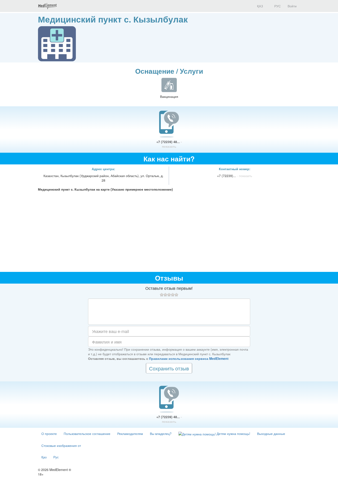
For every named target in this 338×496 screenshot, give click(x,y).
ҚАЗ (259, 6)
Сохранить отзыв (169, 368)
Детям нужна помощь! (233, 433)
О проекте (49, 433)
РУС (277, 6)
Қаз (43, 457)
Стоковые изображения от (61, 445)
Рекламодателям (130, 433)
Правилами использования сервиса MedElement (189, 358)
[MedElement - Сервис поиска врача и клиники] (47, 6)
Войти (292, 6)
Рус (56, 457)
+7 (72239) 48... (169, 144)
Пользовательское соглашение (87, 433)
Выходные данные (271, 433)
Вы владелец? (161, 433)
